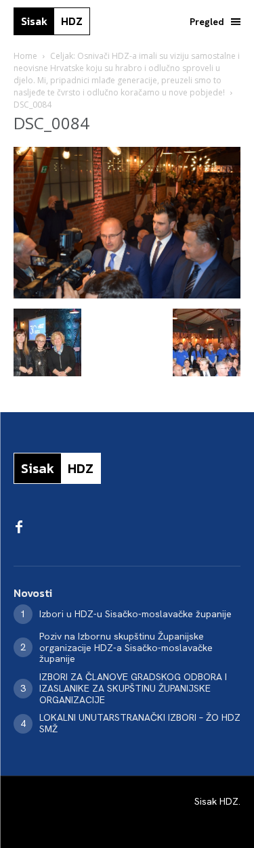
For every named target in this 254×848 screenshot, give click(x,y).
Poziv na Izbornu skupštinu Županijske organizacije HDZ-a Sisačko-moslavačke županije (126, 647)
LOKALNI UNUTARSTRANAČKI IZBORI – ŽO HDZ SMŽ (139, 723)
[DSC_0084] (127, 294)
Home (25, 56)
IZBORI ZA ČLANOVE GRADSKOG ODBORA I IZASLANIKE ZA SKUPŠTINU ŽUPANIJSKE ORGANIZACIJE (133, 688)
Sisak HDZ (216, 801)
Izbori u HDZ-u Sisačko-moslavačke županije (135, 614)
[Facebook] (19, 527)
